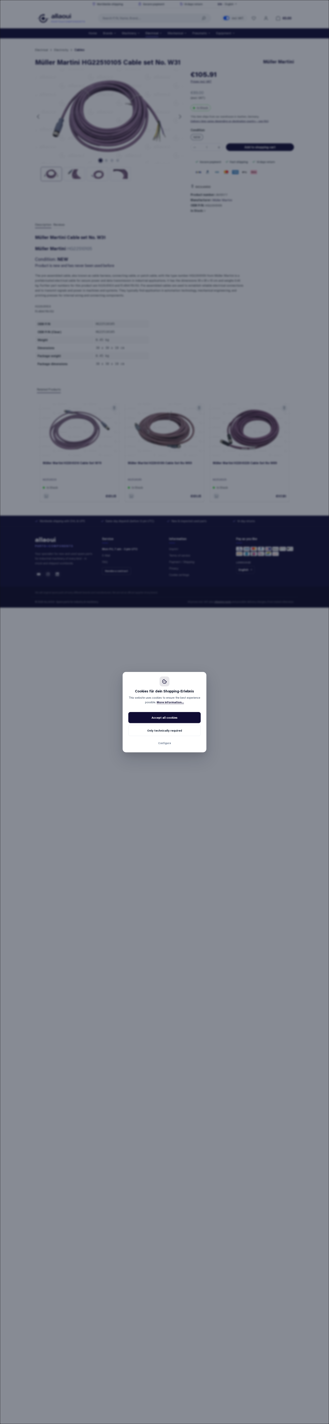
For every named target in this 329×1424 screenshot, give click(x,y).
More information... (170, 702)
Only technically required (164, 730)
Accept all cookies (164, 717)
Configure (164, 743)
